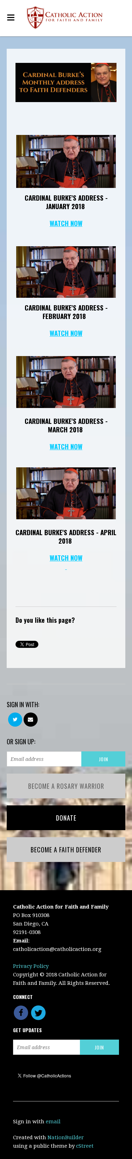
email (53, 1121)
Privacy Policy (31, 966)
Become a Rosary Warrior (66, 786)
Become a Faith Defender (66, 849)
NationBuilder (66, 1137)
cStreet (85, 1146)
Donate (66, 817)
